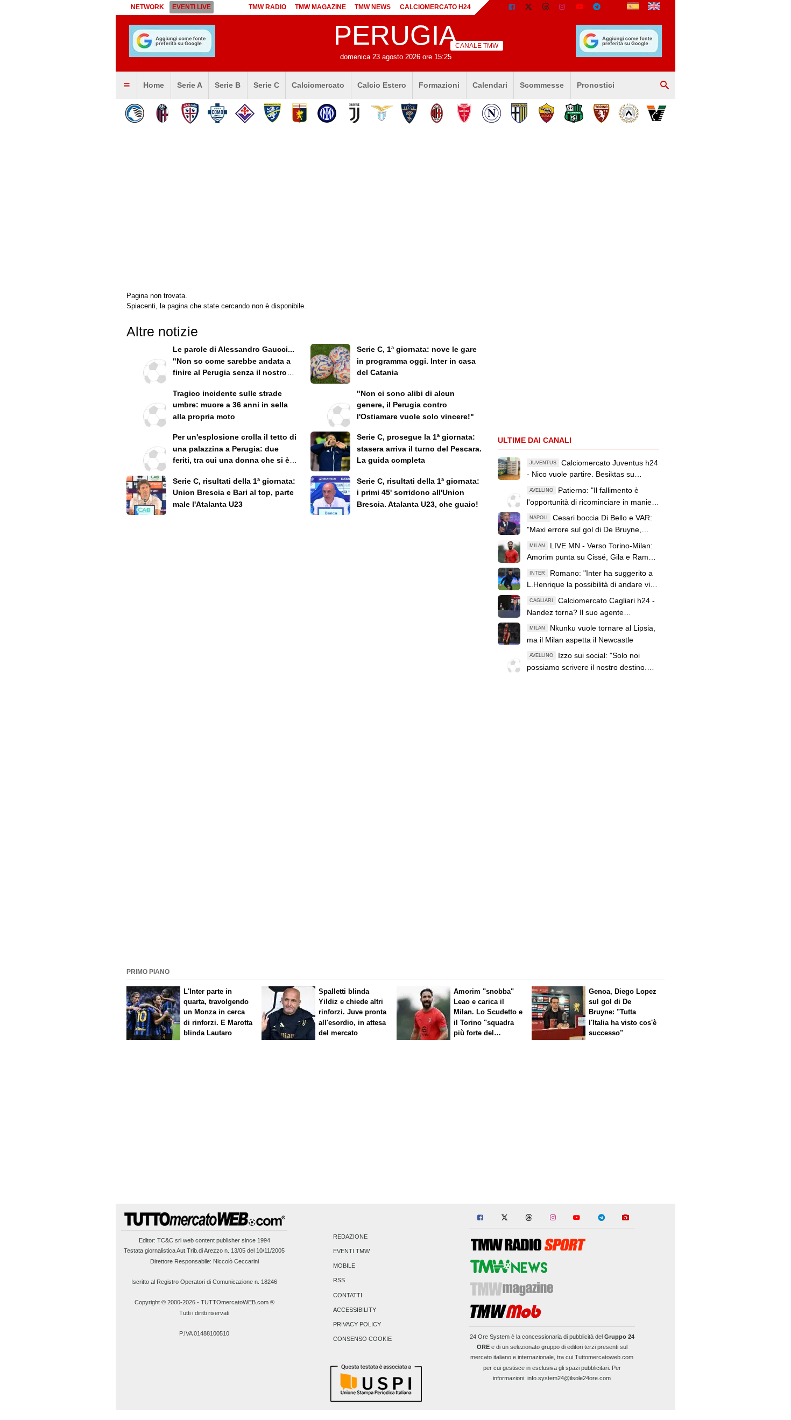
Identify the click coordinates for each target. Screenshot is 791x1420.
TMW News (373, 7)
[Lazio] (382, 113)
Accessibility (354, 1309)
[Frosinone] (272, 113)
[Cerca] (664, 85)
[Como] (217, 113)
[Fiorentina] (245, 113)
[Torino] (601, 113)
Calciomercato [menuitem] (318, 85)
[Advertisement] (395, 888)
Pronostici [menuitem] (596, 85)
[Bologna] (162, 113)
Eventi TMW (351, 1251)
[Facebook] (512, 7)
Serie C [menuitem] (266, 85)
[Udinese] (629, 113)
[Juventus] (354, 113)
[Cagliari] (190, 113)
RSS (339, 1280)
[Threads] (546, 7)
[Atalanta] (135, 113)
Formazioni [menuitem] (439, 85)
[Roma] (546, 113)
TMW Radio (267, 7)
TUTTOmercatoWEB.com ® (237, 1302)
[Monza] (464, 113)
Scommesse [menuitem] (542, 85)
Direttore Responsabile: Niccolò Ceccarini (204, 1261)
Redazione (350, 1236)
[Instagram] (563, 7)
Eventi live (191, 7)
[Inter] (327, 113)
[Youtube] (579, 7)
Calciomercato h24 (435, 7)
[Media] (614, 7)
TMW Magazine (320, 7)
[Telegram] (596, 7)
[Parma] (519, 113)
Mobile (344, 1266)
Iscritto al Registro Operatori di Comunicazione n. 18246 (204, 1281)
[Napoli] (492, 113)
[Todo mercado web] (633, 8)
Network (147, 7)
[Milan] (437, 113)
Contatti (347, 1295)
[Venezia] (656, 113)
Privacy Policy (357, 1325)
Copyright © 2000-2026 (165, 1302)
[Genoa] (299, 113)
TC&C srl (169, 1240)
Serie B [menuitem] (228, 85)
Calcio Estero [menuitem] (381, 85)
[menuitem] (126, 85)
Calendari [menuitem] (489, 85)
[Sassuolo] (574, 113)
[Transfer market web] (654, 8)
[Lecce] (409, 113)
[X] (528, 7)
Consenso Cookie (362, 1339)
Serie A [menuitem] (189, 85)
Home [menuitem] (153, 85)
